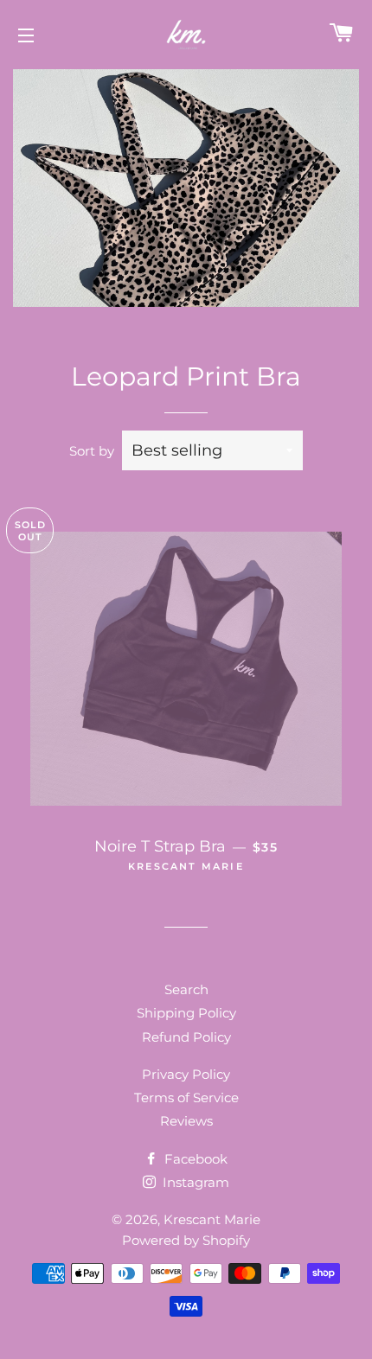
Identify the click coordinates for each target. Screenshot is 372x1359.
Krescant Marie (212, 1219)
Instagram (194, 1182)
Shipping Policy (186, 1013)
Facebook (194, 1159)
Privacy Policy (186, 1074)
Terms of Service (186, 1097)
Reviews (186, 1121)
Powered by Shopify (186, 1240)
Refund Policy (186, 1037)
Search (186, 989)
